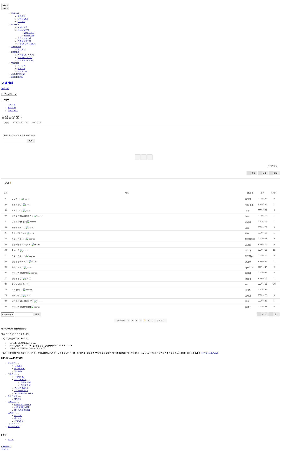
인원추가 (16, 210)
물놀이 (15, 199)
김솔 (247, 227)
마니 (247, 210)
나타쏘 (248, 289)
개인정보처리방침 (25, 60)
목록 (276, 173)
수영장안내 (22, 71)
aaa (246, 284)
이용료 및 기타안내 (26, 55)
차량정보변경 (17, 267)
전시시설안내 (23, 30)
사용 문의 (16, 289)
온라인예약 (16, 46)
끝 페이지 (160, 321)
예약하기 (21, 49)
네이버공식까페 (18, 74)
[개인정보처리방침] (209, 353)
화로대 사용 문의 (19, 284)
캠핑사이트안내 (24, 38)
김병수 (248, 307)
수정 (253, 173)
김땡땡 (248, 221)
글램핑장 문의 (12, 117)
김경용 (248, 244)
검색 (37, 314)
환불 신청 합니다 (19, 233)
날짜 (262, 192)
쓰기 (264, 314)
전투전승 (249, 256)
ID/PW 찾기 (6, 446)
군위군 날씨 (23, 19)
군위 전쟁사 (29, 33)
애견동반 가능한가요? (21, 301)
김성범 (248, 273)
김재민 (248, 199)
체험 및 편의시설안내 (27, 44)
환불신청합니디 (18, 227)
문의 (247, 301)
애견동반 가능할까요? (21, 216)
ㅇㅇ (247, 216)
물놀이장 (16, 204)
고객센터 (15, 63)
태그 (275, 314)
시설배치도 (22, 27)
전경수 (248, 261)
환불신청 (16, 250)
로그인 (11, 439)
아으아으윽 (250, 239)
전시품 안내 (29, 35)
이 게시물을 (272, 165)
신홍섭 (248, 250)
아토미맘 (249, 204)
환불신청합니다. (19, 238)
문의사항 (21, 69)
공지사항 (21, 66)
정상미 (248, 278)
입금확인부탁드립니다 (21, 244)
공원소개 (15, 13)
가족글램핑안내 (24, 41)
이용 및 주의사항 (25, 57)
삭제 (265, 173)
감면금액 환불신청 (20, 272)
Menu (5, 5)
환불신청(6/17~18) (20, 261)
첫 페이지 (121, 321)
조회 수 (274, 192)
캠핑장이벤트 (17, 77)
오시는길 (21, 22)
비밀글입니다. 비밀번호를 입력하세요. (19, 135)
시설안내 (15, 24)
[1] (19, 199)
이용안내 (15, 52)
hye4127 (249, 267)
